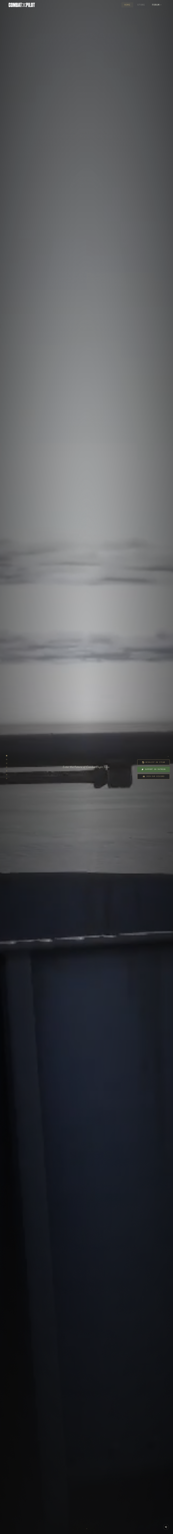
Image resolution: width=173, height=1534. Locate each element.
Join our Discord (155, 777)
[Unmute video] (166, 1527)
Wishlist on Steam (155, 762)
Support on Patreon (155, 769)
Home (127, 5)
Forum (155, 5)
